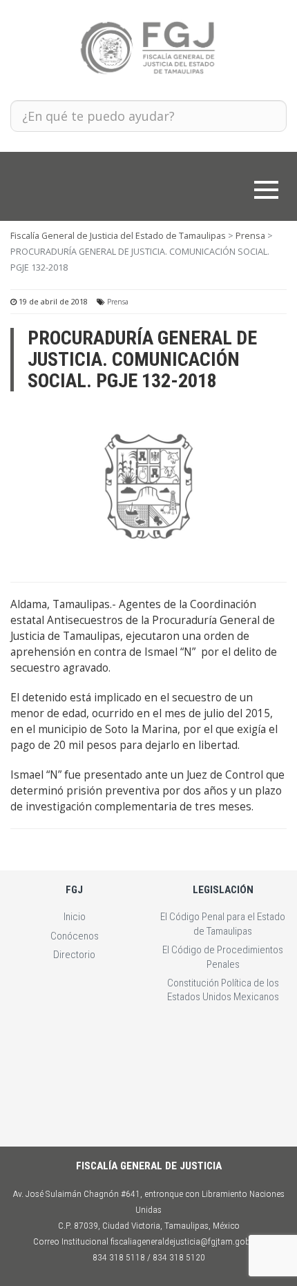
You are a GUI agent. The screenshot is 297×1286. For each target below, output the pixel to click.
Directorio (74, 954)
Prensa (117, 301)
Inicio (75, 916)
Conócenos (74, 936)
